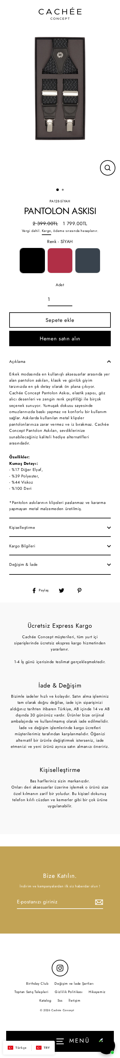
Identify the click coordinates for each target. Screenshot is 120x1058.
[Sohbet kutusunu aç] (106, 1045)
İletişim (75, 1000)
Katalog (45, 1000)
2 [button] (63, 190)
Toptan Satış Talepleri (31, 991)
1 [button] (57, 190)
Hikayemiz (97, 991)
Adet (60, 285)
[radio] (32, 260)
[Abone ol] (98, 902)
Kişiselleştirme (22, 527)
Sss (60, 1000)
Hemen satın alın (60, 338)
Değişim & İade (23, 564)
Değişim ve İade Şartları (74, 983)
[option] (60, 87)
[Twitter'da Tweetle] (65, 590)
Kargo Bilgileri (22, 546)
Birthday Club (37, 983)
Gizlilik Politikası (68, 991)
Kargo (46, 230)
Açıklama (17, 361)
